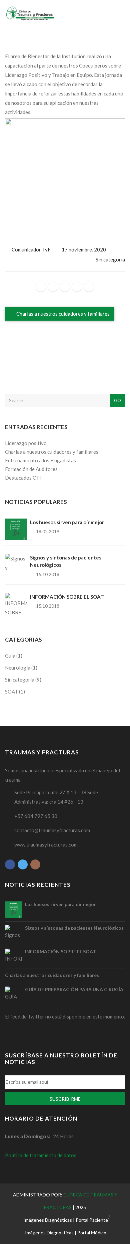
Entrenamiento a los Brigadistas (40, 460)
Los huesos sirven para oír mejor (67, 522)
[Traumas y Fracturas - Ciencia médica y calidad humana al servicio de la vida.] (30, 13)
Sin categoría (110, 259)
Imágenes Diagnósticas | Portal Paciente (65, 1220)
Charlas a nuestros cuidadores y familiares (62, 314)
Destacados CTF (23, 478)
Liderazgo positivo (26, 443)
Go (117, 400)
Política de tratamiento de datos (40, 1155)
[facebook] (41, 287)
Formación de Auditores (31, 469)
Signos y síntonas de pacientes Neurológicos (74, 928)
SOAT (11, 692)
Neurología (17, 668)
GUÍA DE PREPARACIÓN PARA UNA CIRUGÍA (74, 989)
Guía (10, 656)
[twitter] (53, 287)
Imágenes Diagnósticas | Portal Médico (65, 1232)
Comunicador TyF (31, 249)
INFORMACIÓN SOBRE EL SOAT (67, 597)
